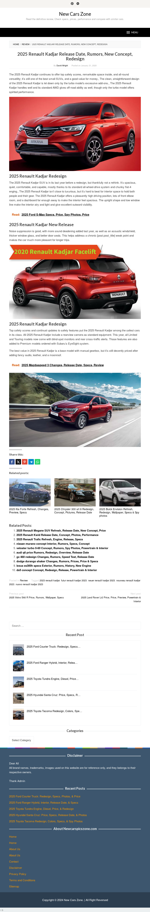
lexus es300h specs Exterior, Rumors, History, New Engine (53, 566)
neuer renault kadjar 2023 (101, 580)
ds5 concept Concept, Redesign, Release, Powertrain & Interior (56, 570)
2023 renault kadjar (50, 580)
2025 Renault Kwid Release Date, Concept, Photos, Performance (57, 535)
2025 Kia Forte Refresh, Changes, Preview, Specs (29, 510)
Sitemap (14, 886)
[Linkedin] (78, 4)
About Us (14, 849)
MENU (134, 32)
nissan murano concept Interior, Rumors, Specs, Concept (53, 544)
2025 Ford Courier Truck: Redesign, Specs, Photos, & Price (44, 796)
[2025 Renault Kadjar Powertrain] (75, 133)
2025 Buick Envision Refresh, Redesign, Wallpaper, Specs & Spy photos (119, 512)
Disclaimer (15, 868)
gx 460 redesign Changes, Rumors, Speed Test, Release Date (55, 557)
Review (24, 580)
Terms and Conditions (22, 880)
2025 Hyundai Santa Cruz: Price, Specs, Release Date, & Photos (48, 815)
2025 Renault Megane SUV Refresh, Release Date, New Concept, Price (61, 530)
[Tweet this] (18, 462)
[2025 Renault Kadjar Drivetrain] (75, 409)
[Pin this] (24, 462)
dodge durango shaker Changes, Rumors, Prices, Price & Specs (57, 561)
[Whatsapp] (37, 462)
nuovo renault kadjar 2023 (29, 584)
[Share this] (12, 462)
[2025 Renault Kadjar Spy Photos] (75, 281)
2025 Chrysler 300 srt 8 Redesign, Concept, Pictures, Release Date (74, 510)
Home (12, 836)
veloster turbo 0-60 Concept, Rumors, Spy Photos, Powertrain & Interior (62, 548)
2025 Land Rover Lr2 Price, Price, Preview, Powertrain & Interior (111, 597)
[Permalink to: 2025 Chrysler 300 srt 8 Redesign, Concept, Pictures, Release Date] (75, 492)
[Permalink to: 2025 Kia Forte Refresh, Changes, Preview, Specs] (30, 492)
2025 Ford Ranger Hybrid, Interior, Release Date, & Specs (43, 802)
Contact (13, 861)
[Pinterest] (72, 4)
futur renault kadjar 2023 (74, 580)
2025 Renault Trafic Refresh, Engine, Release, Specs (49, 539)
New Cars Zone (75, 14)
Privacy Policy (17, 874)
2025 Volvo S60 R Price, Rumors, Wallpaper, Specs (36, 595)
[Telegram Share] (31, 462)
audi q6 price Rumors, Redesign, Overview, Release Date (52, 552)
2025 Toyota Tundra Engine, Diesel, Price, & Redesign (41, 809)
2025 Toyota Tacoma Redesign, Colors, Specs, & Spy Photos (46, 821)
